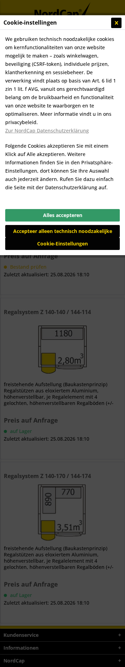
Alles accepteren (62, 215)
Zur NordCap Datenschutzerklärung (47, 130)
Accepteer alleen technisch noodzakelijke (62, 231)
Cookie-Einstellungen (62, 243)
